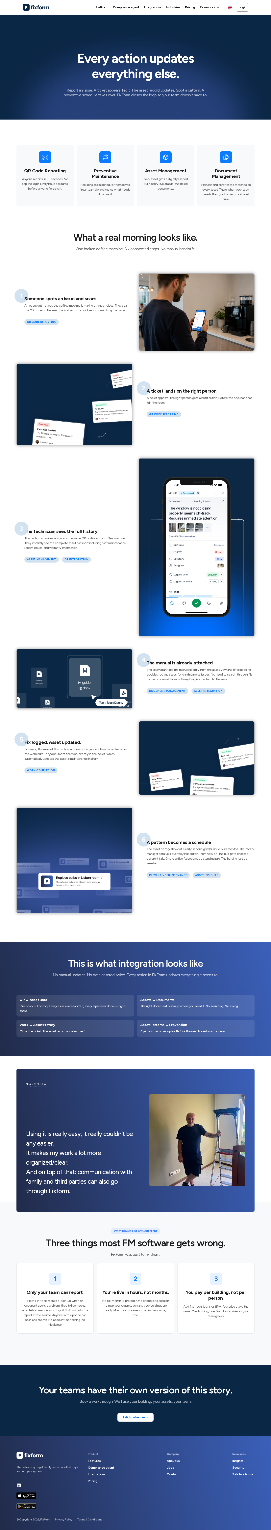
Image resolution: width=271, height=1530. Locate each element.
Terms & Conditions (89, 1519)
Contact (173, 1474)
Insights (237, 1461)
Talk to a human (243, 1474)
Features (94, 1461)
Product (93, 1454)
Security (238, 1467)
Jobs (170, 1467)
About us (173, 1461)
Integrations (96, 1474)
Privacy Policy (63, 1519)
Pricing (92, 1481)
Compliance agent (101, 1467)
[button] (210, 7)
